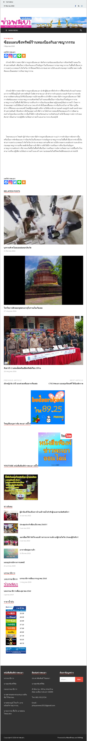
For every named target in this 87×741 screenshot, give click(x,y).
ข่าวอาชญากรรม (8, 38)
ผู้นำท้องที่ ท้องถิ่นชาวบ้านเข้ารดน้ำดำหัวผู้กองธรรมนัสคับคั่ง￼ (44, 512)
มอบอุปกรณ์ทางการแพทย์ (14, 562)
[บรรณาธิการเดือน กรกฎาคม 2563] (11, 579)
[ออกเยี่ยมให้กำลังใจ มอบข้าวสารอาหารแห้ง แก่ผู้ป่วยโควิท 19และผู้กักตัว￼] (11, 537)
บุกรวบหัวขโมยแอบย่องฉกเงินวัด (17, 247)
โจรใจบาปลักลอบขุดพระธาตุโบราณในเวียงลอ (23, 308)
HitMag (80, 738)
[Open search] (81, 30)
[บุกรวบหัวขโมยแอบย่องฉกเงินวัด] (43, 221)
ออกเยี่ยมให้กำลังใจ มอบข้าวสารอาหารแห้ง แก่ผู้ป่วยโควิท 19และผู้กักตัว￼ (49, 537)
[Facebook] (75, 6)
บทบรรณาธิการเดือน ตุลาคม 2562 (17, 591)
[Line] (19, 56)
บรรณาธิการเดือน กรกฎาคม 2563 (33, 578)
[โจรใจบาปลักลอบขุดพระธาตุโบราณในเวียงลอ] (43, 281)
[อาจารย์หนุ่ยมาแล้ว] (11, 550)
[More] (24, 56)
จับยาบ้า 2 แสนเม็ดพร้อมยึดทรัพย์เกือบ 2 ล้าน (22, 368)
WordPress (70, 738)
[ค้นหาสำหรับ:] (71, 679)
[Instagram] (81, 6)
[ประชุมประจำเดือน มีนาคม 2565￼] (11, 525)
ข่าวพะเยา (20, 738)
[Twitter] (78, 6)
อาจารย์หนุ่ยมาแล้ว (27, 550)
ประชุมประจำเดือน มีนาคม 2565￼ (33, 524)
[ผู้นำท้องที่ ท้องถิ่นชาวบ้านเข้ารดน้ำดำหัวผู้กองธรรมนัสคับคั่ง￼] (11, 512)
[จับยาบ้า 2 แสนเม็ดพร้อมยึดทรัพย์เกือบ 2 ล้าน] (43, 341)
